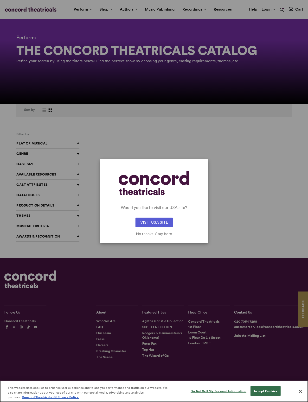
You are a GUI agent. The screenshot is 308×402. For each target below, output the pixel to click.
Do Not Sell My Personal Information (218, 391)
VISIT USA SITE (154, 222)
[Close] (300, 391)
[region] (154, 391)
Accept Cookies (265, 391)
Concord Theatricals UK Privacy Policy (50, 397)
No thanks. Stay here (154, 234)
